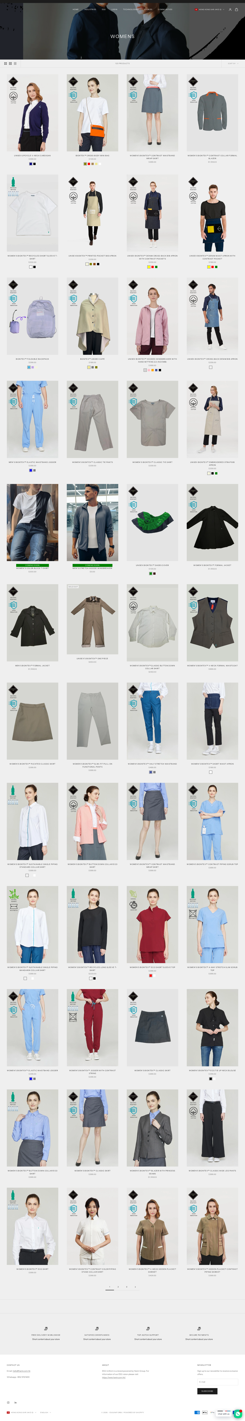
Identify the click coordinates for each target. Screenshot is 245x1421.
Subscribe (207, 1391)
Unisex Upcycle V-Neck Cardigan (32, 156)
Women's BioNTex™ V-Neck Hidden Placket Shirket (152, 1270)
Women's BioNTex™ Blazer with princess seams (152, 1172)
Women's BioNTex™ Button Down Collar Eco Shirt (92, 865)
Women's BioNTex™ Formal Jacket (212, 565)
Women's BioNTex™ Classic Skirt (152, 1070)
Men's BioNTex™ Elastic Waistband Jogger (32, 462)
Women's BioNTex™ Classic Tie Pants (92, 462)
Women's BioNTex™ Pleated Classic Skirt (32, 764)
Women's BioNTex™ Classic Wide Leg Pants (212, 1171)
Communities (165, 9)
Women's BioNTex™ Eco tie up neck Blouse (212, 1070)
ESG (104, 9)
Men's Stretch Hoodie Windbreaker (92, 566)
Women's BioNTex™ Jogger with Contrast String (92, 1071)
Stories (148, 9)
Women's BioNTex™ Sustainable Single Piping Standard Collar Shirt (32, 865)
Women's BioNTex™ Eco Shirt (32, 1269)
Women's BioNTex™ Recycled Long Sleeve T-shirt (92, 968)
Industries (90, 9)
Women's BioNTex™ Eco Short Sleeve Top (152, 967)
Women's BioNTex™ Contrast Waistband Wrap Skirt (152, 157)
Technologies (131, 9)
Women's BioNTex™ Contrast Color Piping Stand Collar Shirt (92, 1270)
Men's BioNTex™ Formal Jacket (32, 666)
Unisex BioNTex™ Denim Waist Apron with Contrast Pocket (212, 257)
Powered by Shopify (134, 1412)
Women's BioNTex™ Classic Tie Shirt (152, 462)
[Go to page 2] (135, 1287)
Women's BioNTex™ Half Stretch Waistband (152, 764)
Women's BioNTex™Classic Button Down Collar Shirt (152, 667)
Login (114, 9)
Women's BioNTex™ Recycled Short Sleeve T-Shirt (33, 257)
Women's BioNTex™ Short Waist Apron (212, 764)
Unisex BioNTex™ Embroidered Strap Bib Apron (212, 463)
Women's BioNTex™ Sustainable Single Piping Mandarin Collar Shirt (32, 968)
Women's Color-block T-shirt (32, 566)
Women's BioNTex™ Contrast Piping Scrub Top (212, 864)
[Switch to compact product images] (15, 63)
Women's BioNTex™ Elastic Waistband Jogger (32, 1070)
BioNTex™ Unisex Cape (92, 359)
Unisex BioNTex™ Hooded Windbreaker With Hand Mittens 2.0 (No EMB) (152, 360)
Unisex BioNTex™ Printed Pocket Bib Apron (92, 256)
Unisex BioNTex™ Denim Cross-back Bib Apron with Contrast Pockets (152, 257)
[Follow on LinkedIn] (15, 1402)
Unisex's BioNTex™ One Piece (92, 658)
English (44, 1412)
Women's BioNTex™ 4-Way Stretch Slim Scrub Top (212, 968)
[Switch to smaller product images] (10, 63)
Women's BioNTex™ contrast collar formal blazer (212, 157)
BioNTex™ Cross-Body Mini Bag (92, 156)
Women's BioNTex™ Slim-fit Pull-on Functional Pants (92, 765)
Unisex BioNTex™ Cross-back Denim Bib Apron (212, 359)
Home (76, 9)
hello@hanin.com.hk (21, 1371)
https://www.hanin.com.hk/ (114, 1377)
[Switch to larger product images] (5, 63)
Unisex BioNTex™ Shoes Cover (152, 565)
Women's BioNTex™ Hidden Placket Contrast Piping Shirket (212, 1270)
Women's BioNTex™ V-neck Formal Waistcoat (212, 666)
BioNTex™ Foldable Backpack (32, 359)
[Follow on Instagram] (8, 1402)
